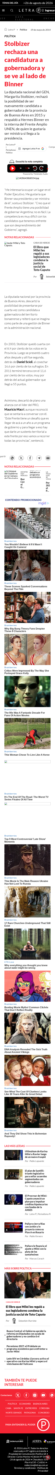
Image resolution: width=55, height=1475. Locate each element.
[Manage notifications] (48, 1457)
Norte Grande (14, 1412)
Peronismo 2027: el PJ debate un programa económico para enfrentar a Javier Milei (27, 1349)
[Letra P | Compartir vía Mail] (47, 458)
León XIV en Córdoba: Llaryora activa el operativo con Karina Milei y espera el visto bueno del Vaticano (28, 1361)
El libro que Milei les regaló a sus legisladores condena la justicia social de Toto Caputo (26, 1310)
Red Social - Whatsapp (51, 1395)
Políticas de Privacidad (42, 1469)
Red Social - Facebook (26, 1395)
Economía (25, 1403)
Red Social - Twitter (17, 1395)
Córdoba (44, 1408)
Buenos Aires (40, 1403)
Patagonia (30, 1412)
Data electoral (24, 18)
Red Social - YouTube (43, 1395)
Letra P (11, 29)
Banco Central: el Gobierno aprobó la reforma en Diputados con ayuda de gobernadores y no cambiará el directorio (26, 1335)
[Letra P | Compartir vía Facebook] (30, 458)
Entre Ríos (31, 1408)
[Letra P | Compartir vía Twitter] (21, 458)
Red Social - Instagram (34, 1395)
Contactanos (6, 1395)
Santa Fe (18, 1408)
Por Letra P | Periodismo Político (11, 148)
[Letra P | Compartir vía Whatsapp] (12, 458)
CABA (8, 1408)
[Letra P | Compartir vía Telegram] (39, 458)
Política (23, 29)
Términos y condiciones (25, 1467)
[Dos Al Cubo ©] (15, 1441)
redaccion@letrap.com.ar (36, 1465)
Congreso (43, 1412)
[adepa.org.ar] (37, 1441)
